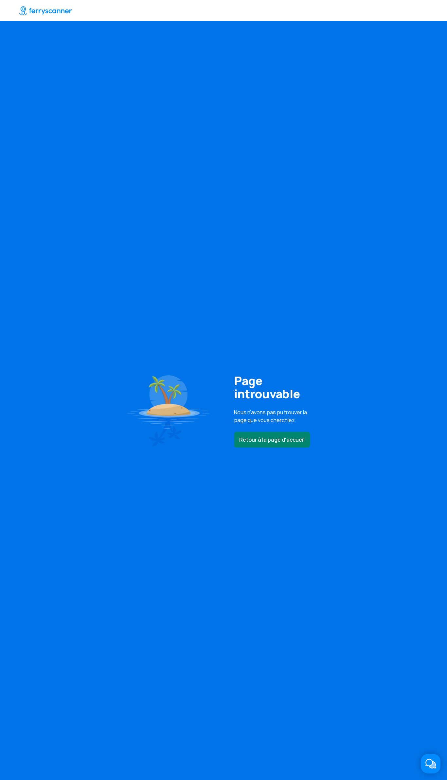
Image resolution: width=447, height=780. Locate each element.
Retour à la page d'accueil (272, 439)
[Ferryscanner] (45, 10)
